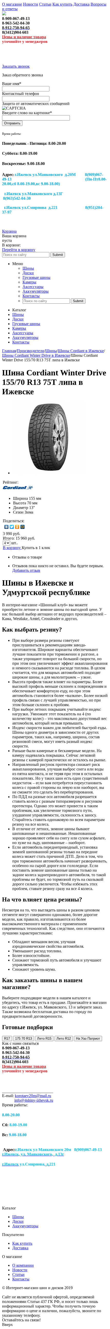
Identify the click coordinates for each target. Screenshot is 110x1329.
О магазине (12, 4)
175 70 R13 (23, 1038)
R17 (7, 1038)
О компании (23, 1265)
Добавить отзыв (26, 570)
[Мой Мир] (22, 527)
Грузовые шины (36, 277)
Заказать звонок (16, 66)
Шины (28, 268)
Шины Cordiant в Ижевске (81, 351)
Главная (9, 351)
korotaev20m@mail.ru (33, 1096)
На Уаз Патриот (88, 1038)
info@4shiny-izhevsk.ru (33, 1100)
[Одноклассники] (17, 527)
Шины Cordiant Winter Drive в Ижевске (36, 355)
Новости (30, 4)
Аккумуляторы (36, 291)
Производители (30, 351)
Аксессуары (33, 286)
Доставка (81, 4)
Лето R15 (44, 1038)
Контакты (31, 296)
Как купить (62, 4)
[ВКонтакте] (6, 527)
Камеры (29, 282)
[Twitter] (12, 527)
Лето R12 (64, 1038)
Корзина (9, 231)
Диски (28, 273)
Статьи (45, 4)
